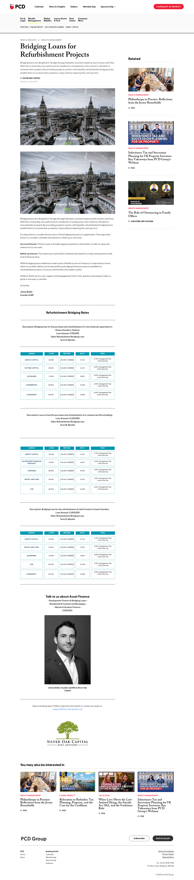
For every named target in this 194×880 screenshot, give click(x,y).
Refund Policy (168, 857)
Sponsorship (51, 860)
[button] (28, 40)
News (22, 857)
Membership (51, 857)
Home (22, 854)
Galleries (49, 863)
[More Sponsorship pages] (115, 7)
